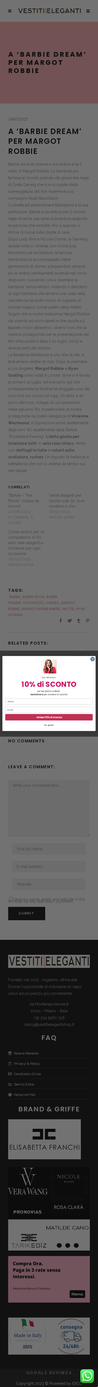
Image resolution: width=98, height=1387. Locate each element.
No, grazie (48, 725)
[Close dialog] (92, 659)
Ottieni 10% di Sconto (49, 717)
